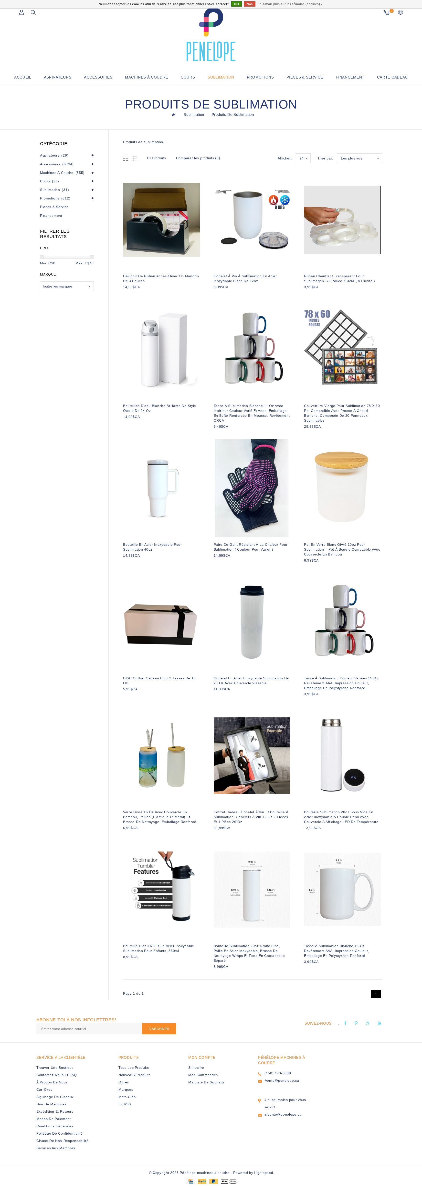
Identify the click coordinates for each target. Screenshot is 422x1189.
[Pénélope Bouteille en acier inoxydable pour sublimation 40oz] (161, 488)
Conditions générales (54, 1126)
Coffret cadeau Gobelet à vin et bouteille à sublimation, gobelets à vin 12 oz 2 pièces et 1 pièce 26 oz (251, 817)
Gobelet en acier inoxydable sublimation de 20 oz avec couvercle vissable (251, 680)
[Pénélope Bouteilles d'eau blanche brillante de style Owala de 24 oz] (161, 350)
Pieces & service (304, 77)
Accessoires (98, 77)
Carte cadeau (392, 77)
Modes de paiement (53, 1119)
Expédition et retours (55, 1111)
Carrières (44, 1089)
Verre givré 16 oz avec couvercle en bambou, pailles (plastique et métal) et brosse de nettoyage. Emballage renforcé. (160, 817)
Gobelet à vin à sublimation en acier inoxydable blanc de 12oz (245, 278)
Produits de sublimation (233, 114)
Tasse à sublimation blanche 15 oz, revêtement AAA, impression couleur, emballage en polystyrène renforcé (336, 951)
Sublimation (221, 77)
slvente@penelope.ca (283, 1114)
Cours (188, 77)
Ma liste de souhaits (206, 1082)
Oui (236, 4)
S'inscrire (196, 1068)
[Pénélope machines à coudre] (211, 34)
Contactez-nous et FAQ (56, 1075)
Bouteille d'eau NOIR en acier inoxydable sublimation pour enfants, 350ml (158, 948)
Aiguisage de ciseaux (55, 1097)
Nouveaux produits (134, 1075)
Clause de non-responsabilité (62, 1141)
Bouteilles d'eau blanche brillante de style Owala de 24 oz (159, 408)
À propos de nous (52, 1082)
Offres (123, 1082)
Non (250, 4)
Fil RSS (124, 1104)
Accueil (22, 77)
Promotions (260, 77)
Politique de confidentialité (59, 1133)
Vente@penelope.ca (282, 1080)
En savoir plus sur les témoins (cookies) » (290, 4)
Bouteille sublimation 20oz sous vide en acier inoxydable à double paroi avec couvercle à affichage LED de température (341, 817)
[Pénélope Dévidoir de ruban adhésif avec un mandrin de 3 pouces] (161, 220)
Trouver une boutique (55, 1068)
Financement (350, 77)
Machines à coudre (146, 77)
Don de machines (51, 1104)
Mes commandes (203, 1075)
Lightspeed (263, 1173)
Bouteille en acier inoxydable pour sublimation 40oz (152, 547)
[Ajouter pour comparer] (150, 295)
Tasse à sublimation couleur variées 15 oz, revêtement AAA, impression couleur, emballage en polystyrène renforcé (341, 683)
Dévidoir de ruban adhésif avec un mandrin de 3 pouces (161, 278)
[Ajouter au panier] (126, 295)
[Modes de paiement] (190, 1181)
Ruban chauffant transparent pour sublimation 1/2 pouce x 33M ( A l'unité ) (339, 278)
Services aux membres (55, 1148)
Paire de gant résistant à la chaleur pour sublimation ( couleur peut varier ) (251, 547)
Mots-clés (127, 1097)
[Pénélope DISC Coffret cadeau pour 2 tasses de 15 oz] (161, 622)
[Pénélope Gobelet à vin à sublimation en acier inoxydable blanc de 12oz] (252, 220)
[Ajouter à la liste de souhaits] (138, 295)
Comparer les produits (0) (198, 158)
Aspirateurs (58, 77)
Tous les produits (133, 1068)
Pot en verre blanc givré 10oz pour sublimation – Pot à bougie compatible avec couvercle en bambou (342, 549)
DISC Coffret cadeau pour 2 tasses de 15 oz (159, 680)
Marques (125, 1089)
